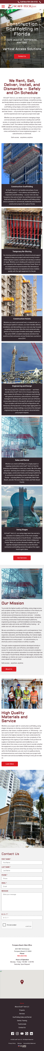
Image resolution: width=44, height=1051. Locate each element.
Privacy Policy (12, 1043)
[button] (22, 982)
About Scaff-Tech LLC (22, 1007)
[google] (27, 1033)
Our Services (22, 558)
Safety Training (22, 1020)
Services (22, 1013)
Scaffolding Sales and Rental (22, 1017)
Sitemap (19, 1043)
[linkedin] (31, 1033)
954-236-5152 (22, 956)
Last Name (6, 867)
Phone (5, 875)
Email (5, 883)
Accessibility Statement (29, 1043)
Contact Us (22, 56)
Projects (22, 1010)
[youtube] (22, 1033)
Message (5, 891)
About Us (9, 669)
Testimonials (22, 1024)
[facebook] (12, 1033)
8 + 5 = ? (5, 914)
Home (22, 1003)
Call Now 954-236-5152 (29, 2)
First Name (7, 859)
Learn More (10, 764)
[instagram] (17, 1033)
